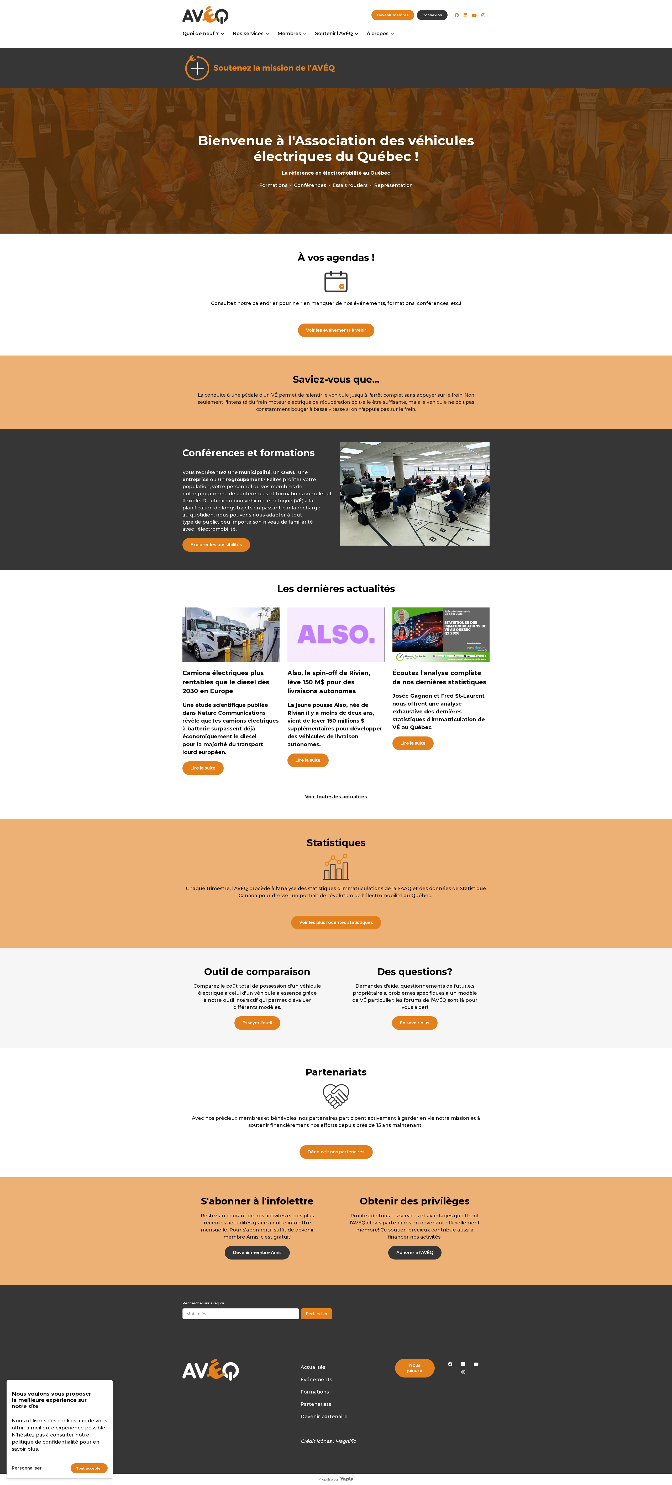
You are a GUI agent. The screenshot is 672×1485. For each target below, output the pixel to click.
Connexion (432, 15)
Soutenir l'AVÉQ (334, 33)
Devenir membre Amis (257, 1252)
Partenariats (316, 1404)
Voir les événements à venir (336, 330)
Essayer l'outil (257, 1022)
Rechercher (316, 1313)
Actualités (313, 1367)
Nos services (248, 33)
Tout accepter (89, 1468)
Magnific (345, 1441)
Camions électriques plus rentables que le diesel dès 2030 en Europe (225, 682)
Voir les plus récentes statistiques (336, 922)
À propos (377, 33)
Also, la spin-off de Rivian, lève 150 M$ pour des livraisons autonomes (328, 682)
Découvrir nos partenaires (336, 1151)
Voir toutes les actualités (336, 797)
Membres (289, 33)
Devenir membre (393, 15)
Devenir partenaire (324, 1416)
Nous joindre (414, 1368)
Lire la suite (203, 768)
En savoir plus (414, 1022)
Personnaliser (27, 1468)
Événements (316, 1379)
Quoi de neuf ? (201, 33)
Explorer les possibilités (216, 544)
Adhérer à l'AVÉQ (414, 1252)
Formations (315, 1392)
